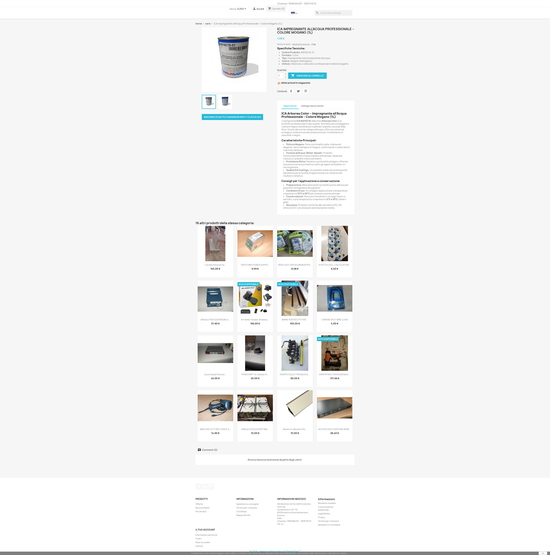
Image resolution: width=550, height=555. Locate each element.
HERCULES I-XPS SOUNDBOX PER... (295, 264)
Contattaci (241, 511)
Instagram (211, 486)
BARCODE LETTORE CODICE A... (215, 429)
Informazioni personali (206, 535)
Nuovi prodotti (202, 507)
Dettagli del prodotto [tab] (312, 105)
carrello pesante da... (215, 264)
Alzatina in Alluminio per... (295, 429)
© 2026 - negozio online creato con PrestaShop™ (275, 551)
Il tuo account (205, 529)
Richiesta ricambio (327, 503)
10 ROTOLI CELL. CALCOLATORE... (334, 264)
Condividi (291, 91)
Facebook (199, 486)
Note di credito (203, 542)
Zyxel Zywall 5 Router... (215, 374)
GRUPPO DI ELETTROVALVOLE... (295, 374)
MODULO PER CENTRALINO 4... (215, 319)
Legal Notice (324, 513)
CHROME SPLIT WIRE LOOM (334, 319)
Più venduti (201, 511)
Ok (543, 553)
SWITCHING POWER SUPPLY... (255, 264)
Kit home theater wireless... (255, 319)
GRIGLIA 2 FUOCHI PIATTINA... (255, 429)
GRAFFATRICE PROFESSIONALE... (334, 374)
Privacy (321, 517)
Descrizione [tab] (290, 105)
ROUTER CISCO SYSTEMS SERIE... (334, 429)
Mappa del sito (243, 515)
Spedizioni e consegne (247, 504)
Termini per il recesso (246, 507)
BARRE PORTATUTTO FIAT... (295, 319)
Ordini (198, 538)
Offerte (199, 504)
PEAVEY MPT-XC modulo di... (255, 374)
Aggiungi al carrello (307, 75)
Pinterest (306, 91)
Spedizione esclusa (301, 44)
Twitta (298, 91)
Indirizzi (199, 546)
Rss (205, 486)
